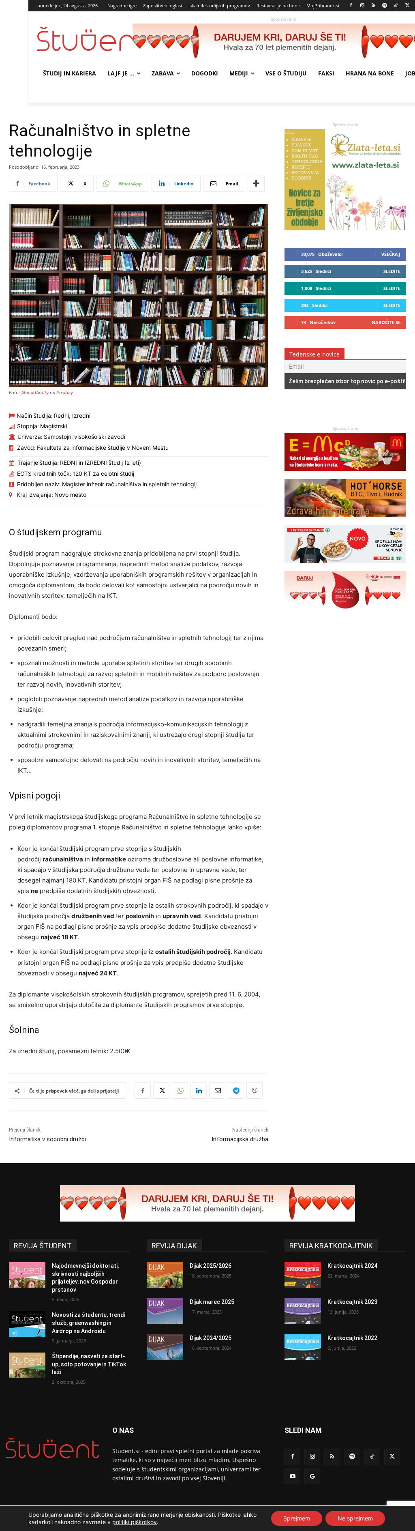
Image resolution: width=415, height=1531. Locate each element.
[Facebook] (351, 6)
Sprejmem (296, 1518)
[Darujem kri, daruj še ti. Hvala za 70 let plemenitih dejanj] (345, 613)
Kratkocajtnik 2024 (352, 1266)
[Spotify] (384, 6)
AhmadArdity (35, 392)
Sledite (391, 271)
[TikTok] (396, 6)
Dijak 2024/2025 (210, 1338)
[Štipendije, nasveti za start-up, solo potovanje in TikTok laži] (27, 1365)
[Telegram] (236, 1090)
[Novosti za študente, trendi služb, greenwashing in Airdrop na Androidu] (27, 1324)
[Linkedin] (198, 1090)
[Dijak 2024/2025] (165, 1347)
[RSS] (373, 6)
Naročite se (386, 322)
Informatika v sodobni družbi (47, 1139)
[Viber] (254, 1090)
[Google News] (312, 1476)
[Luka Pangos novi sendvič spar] (345, 567)
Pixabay (64, 392)
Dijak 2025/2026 (210, 1266)
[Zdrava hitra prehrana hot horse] (345, 521)
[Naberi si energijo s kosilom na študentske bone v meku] (345, 475)
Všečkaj (390, 254)
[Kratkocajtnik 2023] (303, 1311)
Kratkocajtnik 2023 (352, 1302)
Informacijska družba (240, 1139)
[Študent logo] (85, 39)
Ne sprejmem (355, 1518)
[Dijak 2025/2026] (165, 1275)
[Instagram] (362, 6)
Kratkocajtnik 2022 (352, 1338)
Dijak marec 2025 (212, 1302)
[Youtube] (292, 1476)
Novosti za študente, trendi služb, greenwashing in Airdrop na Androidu (88, 1323)
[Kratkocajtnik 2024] (303, 1275)
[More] (256, 184)
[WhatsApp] (180, 1090)
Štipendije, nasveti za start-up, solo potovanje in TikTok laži (89, 1364)
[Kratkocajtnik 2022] (303, 1347)
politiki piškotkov (134, 1521)
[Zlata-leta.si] (345, 228)
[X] (407, 6)
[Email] (217, 1090)
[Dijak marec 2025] (165, 1311)
